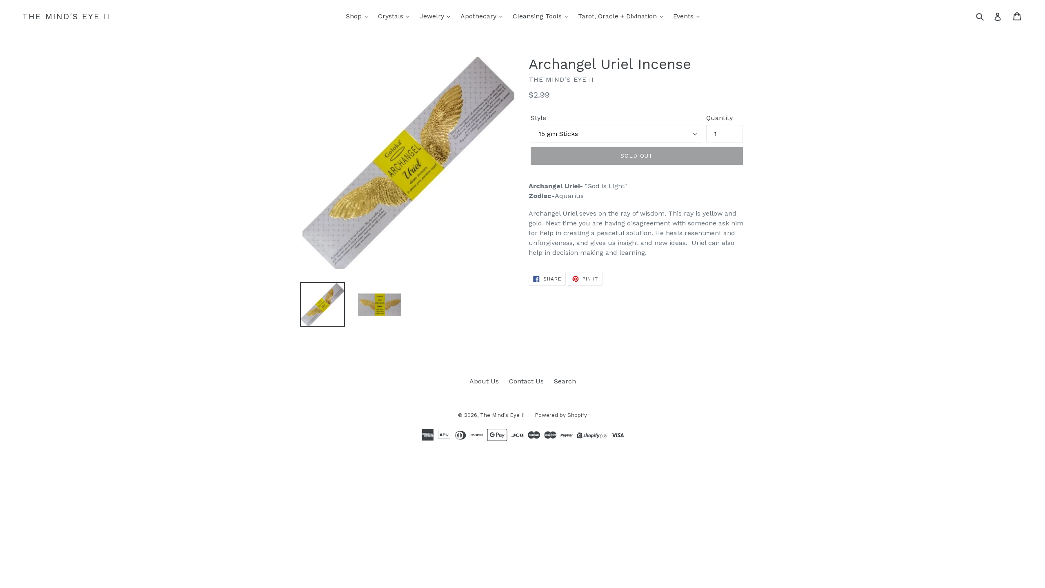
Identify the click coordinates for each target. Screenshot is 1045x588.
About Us (484, 381)
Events (684, 16)
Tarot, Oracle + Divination (618, 16)
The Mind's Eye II (66, 16)
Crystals (391, 16)
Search (565, 381)
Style (538, 118)
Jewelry (433, 16)
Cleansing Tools (538, 16)
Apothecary (479, 16)
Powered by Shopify (561, 415)
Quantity (719, 118)
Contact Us (526, 381)
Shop (355, 16)
